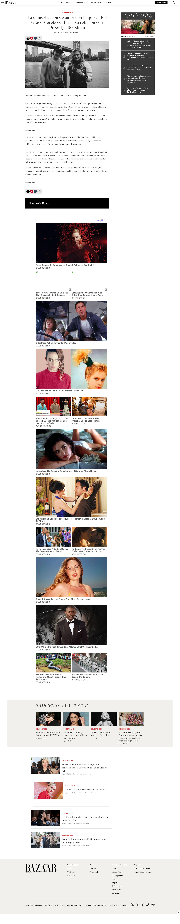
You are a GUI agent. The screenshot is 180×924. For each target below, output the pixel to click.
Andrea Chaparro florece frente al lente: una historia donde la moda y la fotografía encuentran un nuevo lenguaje (139, 44)
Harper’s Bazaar (74, 32)
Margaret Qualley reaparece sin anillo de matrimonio (75, 735)
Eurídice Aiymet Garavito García (82, 774)
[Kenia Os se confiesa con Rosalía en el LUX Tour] (48, 719)
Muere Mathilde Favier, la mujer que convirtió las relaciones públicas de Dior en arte (84, 768)
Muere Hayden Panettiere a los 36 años (85, 789)
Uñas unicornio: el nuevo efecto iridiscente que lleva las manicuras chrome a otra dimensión (138, 79)
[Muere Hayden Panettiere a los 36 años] (48, 790)
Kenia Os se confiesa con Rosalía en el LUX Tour (48, 734)
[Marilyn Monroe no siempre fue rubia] (104, 719)
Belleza (69, 2)
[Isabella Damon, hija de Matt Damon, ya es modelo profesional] (45, 840)
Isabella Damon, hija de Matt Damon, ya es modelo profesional (84, 840)
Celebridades (82, 2)
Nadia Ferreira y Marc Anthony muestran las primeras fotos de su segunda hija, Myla (130, 736)
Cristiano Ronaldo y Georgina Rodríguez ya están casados (85, 818)
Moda (60, 2)
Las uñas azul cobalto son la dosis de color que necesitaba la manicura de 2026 (139, 68)
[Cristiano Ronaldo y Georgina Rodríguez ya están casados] (45, 818)
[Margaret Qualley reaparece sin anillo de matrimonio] (76, 719)
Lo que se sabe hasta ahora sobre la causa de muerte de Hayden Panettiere (137, 90)
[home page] (10, 2)
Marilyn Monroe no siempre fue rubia (101, 734)
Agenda (109, 2)
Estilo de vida (96, 2)
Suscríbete (161, 2)
